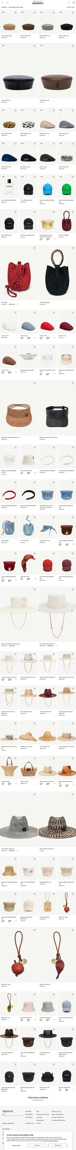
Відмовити (58, 1145)
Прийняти (37, 1145)
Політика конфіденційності (50, 1140)
